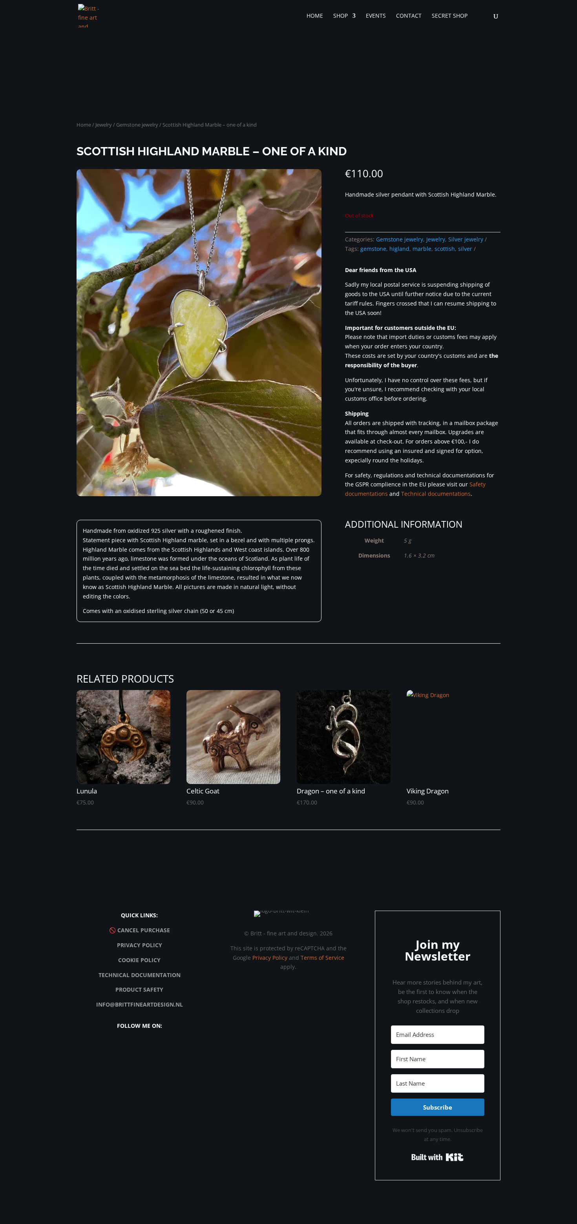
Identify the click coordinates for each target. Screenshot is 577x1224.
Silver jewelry (465, 239)
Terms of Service (322, 957)
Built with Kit (437, 1157)
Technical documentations (436, 493)
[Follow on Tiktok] (148, 1048)
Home (315, 16)
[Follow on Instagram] (112, 1048)
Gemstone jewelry (137, 124)
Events (376, 16)
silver (465, 248)
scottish (445, 248)
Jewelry (103, 124)
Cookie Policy (139, 960)
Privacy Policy (139, 945)
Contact (409, 16)
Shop (340, 16)
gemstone (373, 248)
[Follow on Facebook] (130, 1048)
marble (422, 248)
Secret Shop (449, 16)
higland (399, 248)
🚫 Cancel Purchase (139, 930)
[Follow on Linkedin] (166, 1048)
